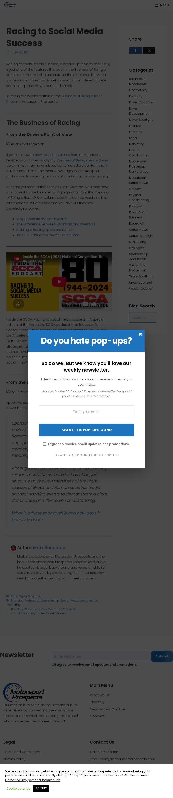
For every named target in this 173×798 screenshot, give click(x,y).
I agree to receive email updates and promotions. (89, 444)
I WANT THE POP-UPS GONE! (86, 429)
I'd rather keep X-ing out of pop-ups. (86, 455)
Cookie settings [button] (18, 788)
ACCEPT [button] (41, 788)
